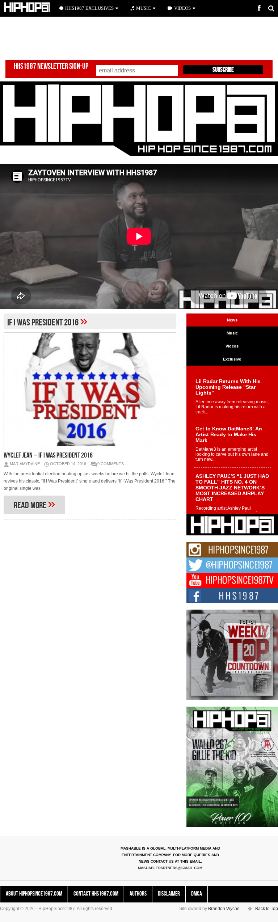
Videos (182, 8)
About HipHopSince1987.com (34, 893)
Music (143, 8)
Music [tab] (232, 333)
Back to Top (266, 908)
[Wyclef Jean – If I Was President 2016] (90, 389)
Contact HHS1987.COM (95, 893)
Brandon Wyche (224, 908)
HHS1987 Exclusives (89, 8)
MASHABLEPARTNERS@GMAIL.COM (170, 868)
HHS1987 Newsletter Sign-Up (51, 66)
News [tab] (232, 320)
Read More (34, 503)
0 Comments (110, 464)
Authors (138, 893)
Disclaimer (169, 893)
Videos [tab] (232, 346)
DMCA (196, 893)
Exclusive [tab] (232, 359)
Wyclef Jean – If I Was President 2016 (48, 455)
